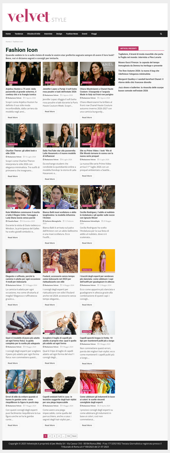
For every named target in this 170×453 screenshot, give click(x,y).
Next (74, 436)
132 (68, 436)
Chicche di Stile (33, 34)
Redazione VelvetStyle (91, 221)
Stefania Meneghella (53, 221)
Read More (13, 117)
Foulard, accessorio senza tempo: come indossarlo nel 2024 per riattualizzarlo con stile (60, 261)
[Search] (161, 33)
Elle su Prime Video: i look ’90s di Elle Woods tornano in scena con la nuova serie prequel (97, 135)
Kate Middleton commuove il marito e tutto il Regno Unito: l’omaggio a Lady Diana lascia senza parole (23, 197)
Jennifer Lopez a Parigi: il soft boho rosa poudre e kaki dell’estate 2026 (60, 74)
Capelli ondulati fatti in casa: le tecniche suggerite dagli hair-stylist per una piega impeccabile (60, 382)
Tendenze (19, 34)
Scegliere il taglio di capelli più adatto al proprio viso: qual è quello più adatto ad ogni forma (60, 323)
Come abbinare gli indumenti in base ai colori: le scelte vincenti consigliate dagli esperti (97, 382)
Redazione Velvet (14, 98)
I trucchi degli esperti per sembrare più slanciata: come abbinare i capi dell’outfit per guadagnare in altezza (97, 261)
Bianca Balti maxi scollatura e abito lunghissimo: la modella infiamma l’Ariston (60, 197)
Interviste (48, 34)
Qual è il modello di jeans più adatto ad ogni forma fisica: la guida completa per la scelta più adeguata (23, 323)
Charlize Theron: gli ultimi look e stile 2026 (23, 135)
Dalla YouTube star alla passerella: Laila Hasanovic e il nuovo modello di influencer (60, 135)
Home (8, 34)
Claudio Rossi (13, 221)
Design (59, 34)
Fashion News (72, 34)
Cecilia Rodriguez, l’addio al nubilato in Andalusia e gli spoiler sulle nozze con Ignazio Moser (97, 197)
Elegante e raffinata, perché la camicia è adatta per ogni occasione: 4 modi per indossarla (23, 261)
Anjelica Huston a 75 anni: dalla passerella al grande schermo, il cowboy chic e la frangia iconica (23, 74)
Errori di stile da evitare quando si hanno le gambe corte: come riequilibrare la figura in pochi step (23, 382)
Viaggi (94, 34)
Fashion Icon (12, 82)
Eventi (84, 34)
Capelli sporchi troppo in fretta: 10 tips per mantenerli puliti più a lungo (97, 323)
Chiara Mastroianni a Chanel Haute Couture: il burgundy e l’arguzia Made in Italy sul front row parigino (97, 74)
